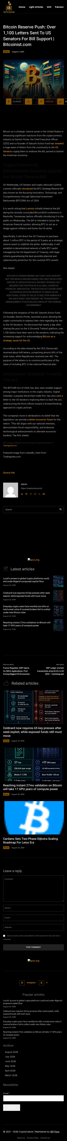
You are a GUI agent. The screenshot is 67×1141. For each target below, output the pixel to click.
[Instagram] (35, 493)
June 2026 (10, 1061)
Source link (9, 472)
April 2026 (10, 1070)
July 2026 (10, 1056)
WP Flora (54, 1131)
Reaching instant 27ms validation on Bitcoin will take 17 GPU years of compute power (26, 624)
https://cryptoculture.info (31, 488)
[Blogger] (22, 493)
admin (24, 484)
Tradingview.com (10, 445)
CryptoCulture (26, 1131)
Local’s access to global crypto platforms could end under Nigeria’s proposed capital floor (26, 580)
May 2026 (10, 1066)
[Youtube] (44, 493)
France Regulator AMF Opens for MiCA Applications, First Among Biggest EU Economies (16, 670)
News (6, 51)
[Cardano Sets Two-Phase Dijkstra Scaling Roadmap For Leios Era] (33, 817)
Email (6, 1093)
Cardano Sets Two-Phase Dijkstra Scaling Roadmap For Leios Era (30, 841)
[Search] (60, 509)
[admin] (10, 490)
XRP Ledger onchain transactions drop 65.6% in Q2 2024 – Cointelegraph (50, 670)
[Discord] (26, 493)
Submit (11, 1107)
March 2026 (11, 1075)
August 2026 (11, 1052)
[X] (39, 493)
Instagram (31, 982)
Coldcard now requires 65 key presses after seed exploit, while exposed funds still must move (26, 594)
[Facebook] (31, 493)
